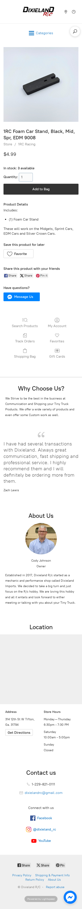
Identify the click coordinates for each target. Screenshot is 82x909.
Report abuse (55, 887)
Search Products (25, 326)
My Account (57, 326)
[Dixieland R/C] (38, 11)
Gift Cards (57, 356)
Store (7, 144)
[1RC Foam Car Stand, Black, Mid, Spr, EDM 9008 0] (41, 84)
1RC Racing (26, 144)
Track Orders (25, 341)
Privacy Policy (21, 875)
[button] (18, 253)
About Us (54, 880)
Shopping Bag (25, 356)
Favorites (57, 341)
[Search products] (75, 31)
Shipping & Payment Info (52, 875)
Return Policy (34, 880)
